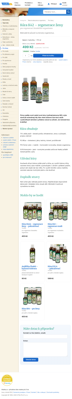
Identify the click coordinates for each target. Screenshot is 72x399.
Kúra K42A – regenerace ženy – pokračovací (32, 226)
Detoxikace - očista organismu (8, 38)
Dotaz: (25, 341)
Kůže (4, 82)
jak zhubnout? (7, 157)
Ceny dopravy (17, 4)
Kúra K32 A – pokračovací (54, 268)
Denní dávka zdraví (8, 73)
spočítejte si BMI (8, 155)
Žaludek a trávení (8, 104)
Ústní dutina (6, 101)
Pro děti (5, 57)
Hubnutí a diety (7, 34)
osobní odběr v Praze (9, 140)
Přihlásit (54, 4)
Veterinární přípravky (9, 122)
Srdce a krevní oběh (9, 97)
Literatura (5, 116)
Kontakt (33, 392)
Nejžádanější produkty (9, 125)
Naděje (38, 51)
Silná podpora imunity (9, 66)
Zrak (4, 94)
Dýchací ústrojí (7, 107)
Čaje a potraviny (8, 42)
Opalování (6, 76)
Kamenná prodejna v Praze (22, 392)
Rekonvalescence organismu (37, 20)
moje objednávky (8, 149)
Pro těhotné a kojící (8, 54)
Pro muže (5, 51)
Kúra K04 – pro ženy (31, 309)
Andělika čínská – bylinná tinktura (30, 268)
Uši (3, 110)
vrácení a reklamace (9, 142)
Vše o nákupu (40, 4)
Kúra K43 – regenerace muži (55, 226)
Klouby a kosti (7, 79)
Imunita (5, 63)
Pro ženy (51, 20)
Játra (4, 88)
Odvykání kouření (8, 70)
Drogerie (5, 119)
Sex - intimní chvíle (8, 45)
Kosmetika (6, 113)
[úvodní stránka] (7, 4)
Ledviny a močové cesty (10, 85)
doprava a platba (8, 137)
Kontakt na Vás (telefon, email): (34, 333)
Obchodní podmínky (53, 392)
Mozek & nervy (7, 91)
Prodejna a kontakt (28, 4)
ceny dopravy (37, 62)
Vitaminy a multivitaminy (10, 26)
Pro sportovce (7, 60)
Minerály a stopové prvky (8, 30)
